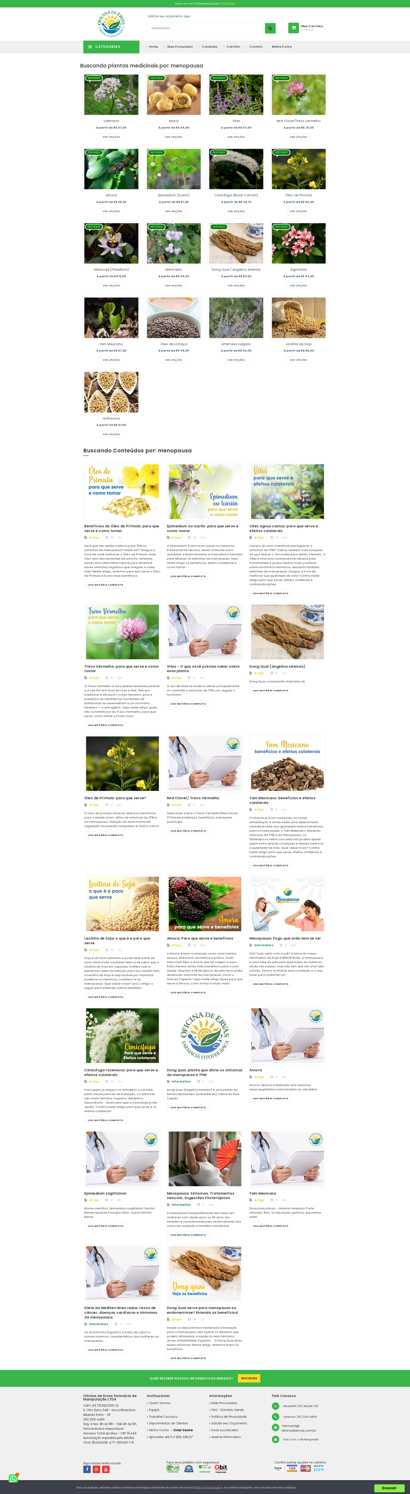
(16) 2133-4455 (94, 1419)
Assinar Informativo (226, 1437)
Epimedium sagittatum (105, 1193)
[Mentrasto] (174, 243)
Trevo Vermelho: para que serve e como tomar (121, 669)
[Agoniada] (299, 243)
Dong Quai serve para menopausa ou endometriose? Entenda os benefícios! (203, 1310)
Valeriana (111, 121)
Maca (173, 121)
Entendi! (389, 1488)
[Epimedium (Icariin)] (174, 169)
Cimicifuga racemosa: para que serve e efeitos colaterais (121, 1072)
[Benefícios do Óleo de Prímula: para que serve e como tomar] (122, 491)
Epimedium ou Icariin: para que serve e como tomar (203, 528)
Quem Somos (159, 1403)
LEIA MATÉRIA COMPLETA (105, 584)
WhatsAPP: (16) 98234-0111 (300, 1406)
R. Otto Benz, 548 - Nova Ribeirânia (109, 1410)
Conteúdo (209, 47)
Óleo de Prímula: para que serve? (115, 798)
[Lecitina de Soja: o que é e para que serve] (122, 904)
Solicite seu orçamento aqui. (169, 16)
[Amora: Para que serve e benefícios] (205, 904)
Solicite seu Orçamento (229, 1423)
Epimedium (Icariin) (174, 195)
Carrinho (233, 47)
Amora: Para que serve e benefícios (200, 938)
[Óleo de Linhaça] (174, 318)
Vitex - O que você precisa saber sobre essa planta (203, 669)
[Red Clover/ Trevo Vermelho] (205, 763)
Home (153, 47)
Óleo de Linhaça (174, 344)
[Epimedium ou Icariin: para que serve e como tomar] (205, 491)
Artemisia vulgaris (236, 344)
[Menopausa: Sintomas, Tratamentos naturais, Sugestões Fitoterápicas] (205, 1159)
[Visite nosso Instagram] (96, 1469)
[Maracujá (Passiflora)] (111, 243)
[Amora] (111, 169)
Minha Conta (282, 47)
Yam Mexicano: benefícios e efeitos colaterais (282, 800)
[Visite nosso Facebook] (87, 1469)
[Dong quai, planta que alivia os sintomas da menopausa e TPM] (205, 1035)
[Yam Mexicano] (111, 318)
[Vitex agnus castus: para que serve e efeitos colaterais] (287, 491)
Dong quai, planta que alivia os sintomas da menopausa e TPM (205, 1072)
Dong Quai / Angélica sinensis (236, 269)
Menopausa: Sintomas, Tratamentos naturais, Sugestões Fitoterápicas (200, 1196)
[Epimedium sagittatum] (122, 1159)
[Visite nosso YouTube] (106, 1469)
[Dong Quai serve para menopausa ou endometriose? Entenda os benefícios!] (205, 1273)
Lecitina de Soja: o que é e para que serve (117, 941)
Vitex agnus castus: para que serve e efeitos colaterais (283, 528)
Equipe (154, 1410)
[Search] (270, 28)
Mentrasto (173, 269)
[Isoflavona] (111, 392)
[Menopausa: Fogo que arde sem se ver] (287, 904)
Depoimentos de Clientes (168, 1423)
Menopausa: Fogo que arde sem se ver (285, 938)
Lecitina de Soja (299, 344)
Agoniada (299, 269)
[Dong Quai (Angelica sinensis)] (287, 632)
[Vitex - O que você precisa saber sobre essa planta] (205, 632)
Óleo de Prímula (299, 195)
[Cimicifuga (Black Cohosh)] (236, 169)
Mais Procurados (180, 47)
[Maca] (174, 95)
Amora (111, 195)
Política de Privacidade (229, 1417)
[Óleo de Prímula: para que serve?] (122, 763)
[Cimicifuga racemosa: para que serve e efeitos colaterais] (122, 1035)
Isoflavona (111, 418)
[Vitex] (236, 95)
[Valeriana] (111, 95)
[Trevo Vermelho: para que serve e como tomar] (122, 632)
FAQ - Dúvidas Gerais (227, 1410)
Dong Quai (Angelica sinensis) (277, 666)
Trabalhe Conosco (163, 1417)
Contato (256, 47)
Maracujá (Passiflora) (111, 269)
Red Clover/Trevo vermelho (299, 121)
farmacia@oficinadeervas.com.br (298, 1428)
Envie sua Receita (224, 1430)
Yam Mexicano (111, 344)
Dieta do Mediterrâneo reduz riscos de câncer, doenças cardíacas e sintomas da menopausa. (120, 1312)
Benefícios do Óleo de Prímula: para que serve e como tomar (121, 528)
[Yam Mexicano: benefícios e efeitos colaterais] (287, 763)
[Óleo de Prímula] (299, 169)
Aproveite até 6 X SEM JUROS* (171, 1437)
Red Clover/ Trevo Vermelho (193, 798)
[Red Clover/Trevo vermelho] (299, 95)
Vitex (236, 121)
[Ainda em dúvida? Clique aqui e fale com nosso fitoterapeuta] (15, 1479)
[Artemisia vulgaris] (236, 318)
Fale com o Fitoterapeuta (300, 1439)
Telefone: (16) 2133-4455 (299, 1417)
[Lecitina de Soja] (299, 318)
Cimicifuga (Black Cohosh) (236, 195)
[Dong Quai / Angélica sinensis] (236, 243)
